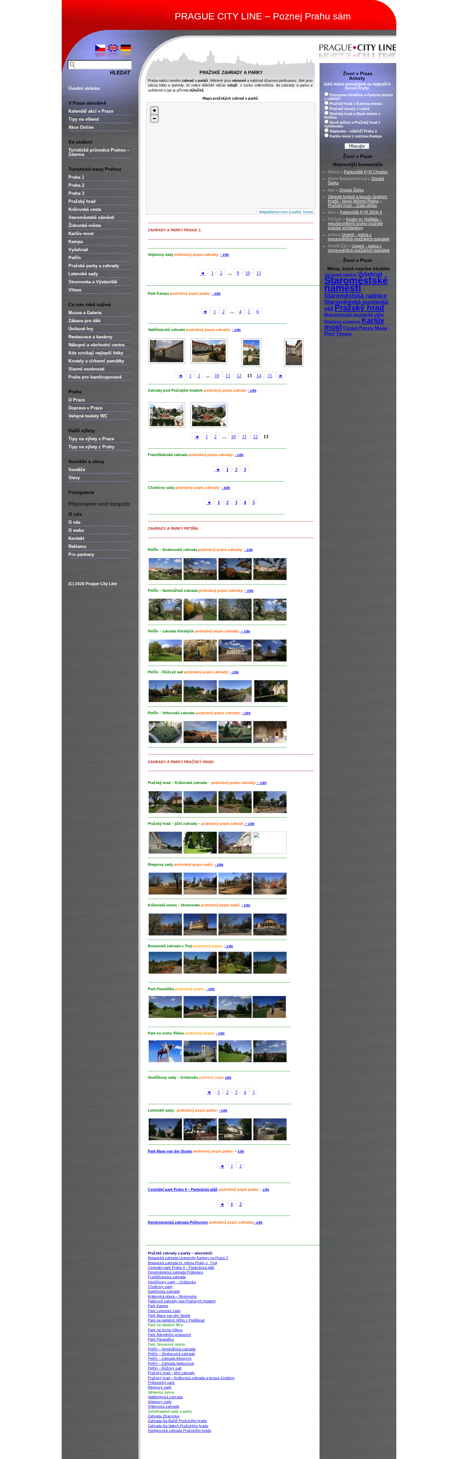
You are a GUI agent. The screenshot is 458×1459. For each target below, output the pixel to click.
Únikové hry (80, 328)
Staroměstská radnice (355, 295)
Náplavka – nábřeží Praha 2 (353, 131)
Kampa (75, 241)
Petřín (74, 257)
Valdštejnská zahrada (165, 1397)
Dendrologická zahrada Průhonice (178, 1222)
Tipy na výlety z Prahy (91, 446)
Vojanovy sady (160, 1402)
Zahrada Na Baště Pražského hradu (177, 1421)
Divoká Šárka (351, 190)
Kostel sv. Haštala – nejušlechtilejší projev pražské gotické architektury (355, 223)
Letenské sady (83, 273)
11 (258, 273)
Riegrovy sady (160, 1387)
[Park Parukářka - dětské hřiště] (200, 1017)
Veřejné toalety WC (87, 415)
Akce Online (81, 127)
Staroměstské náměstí (91, 217)
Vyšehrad (78, 249)
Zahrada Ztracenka (163, 1416)
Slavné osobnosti (86, 369)
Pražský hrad (82, 201)
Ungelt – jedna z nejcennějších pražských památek (359, 236)
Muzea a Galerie (85, 312)
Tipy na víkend (83, 119)
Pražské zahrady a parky (231, 72)
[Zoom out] (154, 118)
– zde (245, 631)
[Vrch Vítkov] (165, 1061)
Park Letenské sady (164, 1311)
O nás (74, 522)
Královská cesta (84, 209)
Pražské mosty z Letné (349, 109)
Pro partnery (81, 554)
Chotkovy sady (160, 1287)
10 (247, 273)
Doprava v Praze (85, 407)
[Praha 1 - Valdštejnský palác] (166, 351)
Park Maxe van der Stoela (170, 1151)
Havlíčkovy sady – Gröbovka (172, 1282)
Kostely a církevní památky (96, 360)
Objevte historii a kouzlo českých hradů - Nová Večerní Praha (357, 199)
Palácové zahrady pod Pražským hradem (182, 1301)
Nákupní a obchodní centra (96, 344)
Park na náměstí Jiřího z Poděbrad (176, 1320)
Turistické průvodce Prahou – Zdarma (98, 152)
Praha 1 (76, 177)
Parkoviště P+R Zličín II (361, 212)
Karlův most (81, 233)
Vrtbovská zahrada (163, 1406)
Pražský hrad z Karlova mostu (356, 104)
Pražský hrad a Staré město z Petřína (352, 115)
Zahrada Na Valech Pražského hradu (178, 1426)
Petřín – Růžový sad (164, 1368)
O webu (76, 530)
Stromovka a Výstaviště (92, 281)
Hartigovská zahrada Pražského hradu (179, 1430)
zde (228, 1077)
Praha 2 (76, 185)
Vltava (74, 289)
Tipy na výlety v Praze (91, 438)
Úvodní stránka (84, 88)
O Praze (76, 399)
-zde (258, 1222)
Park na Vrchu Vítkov (165, 1330)
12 (239, 375)
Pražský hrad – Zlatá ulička (352, 205)
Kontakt (76, 538)
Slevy (74, 477)
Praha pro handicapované (95, 377)
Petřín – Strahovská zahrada (171, 1354)
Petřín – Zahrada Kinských (169, 1358)
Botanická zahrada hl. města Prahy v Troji (182, 1263)
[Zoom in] (154, 110)
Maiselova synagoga (342, 322)
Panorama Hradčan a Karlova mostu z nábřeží (358, 97)
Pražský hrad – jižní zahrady (171, 1373)
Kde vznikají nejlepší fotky (95, 352)
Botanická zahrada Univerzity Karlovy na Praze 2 (188, 1258)
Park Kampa (158, 1306)
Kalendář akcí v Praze (90, 111)
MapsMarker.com (273, 211)
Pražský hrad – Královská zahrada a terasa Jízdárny (191, 1378)
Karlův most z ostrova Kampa (356, 136)
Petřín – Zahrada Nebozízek (171, 1363)
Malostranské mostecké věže (354, 315)
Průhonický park (161, 1383)
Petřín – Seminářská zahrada (171, 1349)
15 (270, 375)
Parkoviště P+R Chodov (366, 172)
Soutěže (76, 469)
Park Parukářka (161, 1339)
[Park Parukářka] (165, 1017)
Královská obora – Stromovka (172, 1296)
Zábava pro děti (84, 320)
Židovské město (84, 225)
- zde (224, 254)
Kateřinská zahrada (164, 1291)
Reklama (77, 546)
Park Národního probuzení (169, 1335)
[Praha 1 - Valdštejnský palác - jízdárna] (209, 351)
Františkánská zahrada (167, 1277)
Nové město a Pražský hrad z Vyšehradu (352, 124)
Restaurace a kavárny (90, 336)
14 (258, 375)
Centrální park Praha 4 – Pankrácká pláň (183, 1189)
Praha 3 (76, 193)
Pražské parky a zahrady (93, 265)
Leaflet (295, 211)
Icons (307, 211)
